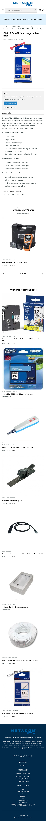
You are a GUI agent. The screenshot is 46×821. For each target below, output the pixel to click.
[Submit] (35, 10)
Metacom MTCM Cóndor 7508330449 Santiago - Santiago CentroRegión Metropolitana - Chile (23, 803)
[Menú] (2, 10)
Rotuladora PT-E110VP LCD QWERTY (16, 263)
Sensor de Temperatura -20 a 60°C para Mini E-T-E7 (22, 554)
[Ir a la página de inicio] (23, 3)
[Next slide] (42, 273)
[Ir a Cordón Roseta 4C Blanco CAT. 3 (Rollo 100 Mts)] (23, 635)
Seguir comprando (10, 107)
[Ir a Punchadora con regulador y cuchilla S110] (23, 422)
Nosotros (23, 766)
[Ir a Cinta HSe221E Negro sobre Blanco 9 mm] (23, 688)
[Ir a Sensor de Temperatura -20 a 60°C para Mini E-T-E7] (23, 528)
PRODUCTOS (16, 27)
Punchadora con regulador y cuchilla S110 (17, 447)
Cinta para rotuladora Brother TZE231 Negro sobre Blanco (21, 340)
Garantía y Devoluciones (23, 779)
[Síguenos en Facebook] (24, 756)
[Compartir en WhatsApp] (13, 194)
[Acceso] (40, 10)
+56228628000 (23, 796)
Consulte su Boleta (23, 781)
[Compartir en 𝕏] (8, 194)
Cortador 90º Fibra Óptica (12, 500)
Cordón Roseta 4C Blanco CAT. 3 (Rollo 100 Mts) (20, 660)
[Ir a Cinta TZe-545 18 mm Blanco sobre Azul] (23, 369)
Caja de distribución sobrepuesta (15, 607)
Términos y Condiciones (23, 774)
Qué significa (28, 19)
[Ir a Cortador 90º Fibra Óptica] (23, 475)
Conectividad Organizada (30, 27)
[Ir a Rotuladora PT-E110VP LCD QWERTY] (23, 237)
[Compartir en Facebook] (4, 194)
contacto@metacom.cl (23, 791)
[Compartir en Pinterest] (18, 194)
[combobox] (21, 10)
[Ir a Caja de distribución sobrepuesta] (23, 581)
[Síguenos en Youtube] (29, 756)
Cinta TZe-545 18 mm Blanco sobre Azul (17, 394)
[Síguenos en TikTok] (32, 756)
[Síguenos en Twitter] (26, 756)
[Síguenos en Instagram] (21, 756)
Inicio (8, 27)
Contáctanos (12, 103)
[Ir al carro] (43, 10)
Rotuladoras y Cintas (9, 29)
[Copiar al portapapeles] (22, 194)
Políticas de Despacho (23, 776)
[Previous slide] (4, 273)
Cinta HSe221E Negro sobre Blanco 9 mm (17, 714)
